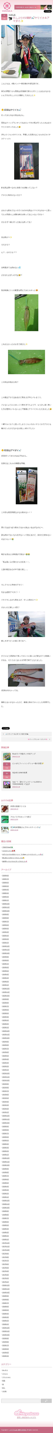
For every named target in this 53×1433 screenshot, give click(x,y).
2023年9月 (5, 999)
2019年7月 (5, 1175)
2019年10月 (5, 1165)
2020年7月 (5, 1133)
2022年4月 (5, 1059)
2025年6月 (5, 925)
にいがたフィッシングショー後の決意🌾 (28, 763)
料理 (3, 1380)
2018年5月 (5, 1225)
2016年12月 (5, 1285)
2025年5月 (5, 928)
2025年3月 (5, 935)
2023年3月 (5, 1020)
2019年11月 (5, 1161)
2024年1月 (5, 985)
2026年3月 (5, 893)
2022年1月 (5, 1070)
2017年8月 (5, 1257)
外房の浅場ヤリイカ (18, 806)
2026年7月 (5, 879)
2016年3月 (5, 1317)
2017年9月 (5, 1253)
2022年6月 (5, 1052)
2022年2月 (5, 1066)
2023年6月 (5, 1009)
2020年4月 (5, 1144)
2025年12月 (5, 903)
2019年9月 (5, 1168)
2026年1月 (5, 900)
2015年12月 (5, 1327)
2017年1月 (5, 1282)
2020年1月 (5, 1154)
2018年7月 (5, 1218)
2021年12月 (5, 1073)
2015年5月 (5, 1352)
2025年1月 (5, 942)
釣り (3, 1388)
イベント (5, 1373)
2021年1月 (5, 1112)
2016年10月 (5, 1292)
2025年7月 (5, 921)
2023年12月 (5, 988)
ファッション (6, 1377)
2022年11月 (5, 1034)
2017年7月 (5, 1260)
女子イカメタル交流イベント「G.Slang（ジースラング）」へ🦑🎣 (22, 854)
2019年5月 (5, 1183)
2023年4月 (5, 1017)
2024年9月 (5, 957)
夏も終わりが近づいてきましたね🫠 (13, 858)
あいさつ (5, 1370)
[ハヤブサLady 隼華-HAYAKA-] (7, 7)
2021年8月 (5, 1087)
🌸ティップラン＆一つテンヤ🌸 (37, 739)
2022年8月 (5, 1045)
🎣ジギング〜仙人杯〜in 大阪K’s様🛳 (17, 734)
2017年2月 (5, 1278)
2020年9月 (5, 1126)
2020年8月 (5, 1130)
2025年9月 (5, 914)
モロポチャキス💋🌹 (8, 851)
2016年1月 (5, 1324)
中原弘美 (12, 15)
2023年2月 (5, 1024)
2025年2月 (5, 939)
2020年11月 (5, 1119)
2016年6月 (5, 1306)
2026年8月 (5, 875)
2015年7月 (5, 1345)
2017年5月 (5, 1267)
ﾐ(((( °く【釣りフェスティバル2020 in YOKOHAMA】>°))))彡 (27, 783)
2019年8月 (5, 1172)
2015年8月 (5, 1342)
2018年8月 (5, 1214)
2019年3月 (5, 1190)
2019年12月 (5, 1158)
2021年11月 (5, 1077)
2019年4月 (5, 1186)
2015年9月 (5, 1338)
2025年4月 (5, 932)
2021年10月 (5, 1080)
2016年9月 (5, 1296)
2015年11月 (5, 1331)
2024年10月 (5, 953)
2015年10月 (5, 1335)
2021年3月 (5, 1105)
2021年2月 (5, 1108)
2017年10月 (5, 1250)
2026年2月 (5, 896)
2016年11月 (5, 1289)
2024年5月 (5, 971)
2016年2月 (5, 1320)
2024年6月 (5, 967)
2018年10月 (5, 1207)
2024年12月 (5, 946)
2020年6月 (5, 1137)
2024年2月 (5, 981)
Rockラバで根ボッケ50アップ (23, 754)
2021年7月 (5, 1091)
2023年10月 (5, 995)
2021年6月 (5, 1094)
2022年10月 (5, 1038)
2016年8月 (5, 1299)
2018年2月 (5, 1236)
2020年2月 (5, 1151)
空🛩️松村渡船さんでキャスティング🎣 (25, 827)
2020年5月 (5, 1140)
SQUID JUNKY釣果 (19, 773)
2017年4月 (5, 1271)
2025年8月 (5, 918)
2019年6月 (5, 1179)
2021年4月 (5, 1101)
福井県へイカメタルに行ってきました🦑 (14, 861)
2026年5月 (5, 886)
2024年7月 (5, 964)
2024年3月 (5, 978)
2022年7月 (5, 1048)
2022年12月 (5, 1031)
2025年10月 (5, 911)
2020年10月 (5, 1123)
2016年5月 (5, 1310)
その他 (4, 1391)
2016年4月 (5, 1313)
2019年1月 (5, 1197)
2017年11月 (5, 1246)
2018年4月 (5, 1229)
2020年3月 (5, 1147)
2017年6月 (5, 1264)
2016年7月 (5, 1303)
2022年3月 (5, 1062)
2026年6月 (5, 882)
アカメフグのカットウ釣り (20, 817)
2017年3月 (5, 1274)
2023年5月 (5, 1013)
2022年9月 (5, 1041)
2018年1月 (5, 1239)
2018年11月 (5, 1204)
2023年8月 (5, 1002)
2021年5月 (5, 1098)
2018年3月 (5, 1232)
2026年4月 (5, 889)
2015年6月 (5, 1349)
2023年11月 (5, 992)
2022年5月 (5, 1055)
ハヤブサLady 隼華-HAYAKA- (18, 1430)
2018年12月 (5, 1200)
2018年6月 (5, 1222)
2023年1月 (5, 1027)
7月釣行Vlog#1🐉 (7, 847)
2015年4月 (5, 1356)
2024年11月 (5, 949)
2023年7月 (5, 1006)
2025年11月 (5, 907)
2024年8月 (5, 960)
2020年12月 (5, 1115)
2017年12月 (5, 1243)
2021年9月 (5, 1084)
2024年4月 (5, 974)
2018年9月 (5, 1211)
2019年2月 (5, 1193)
